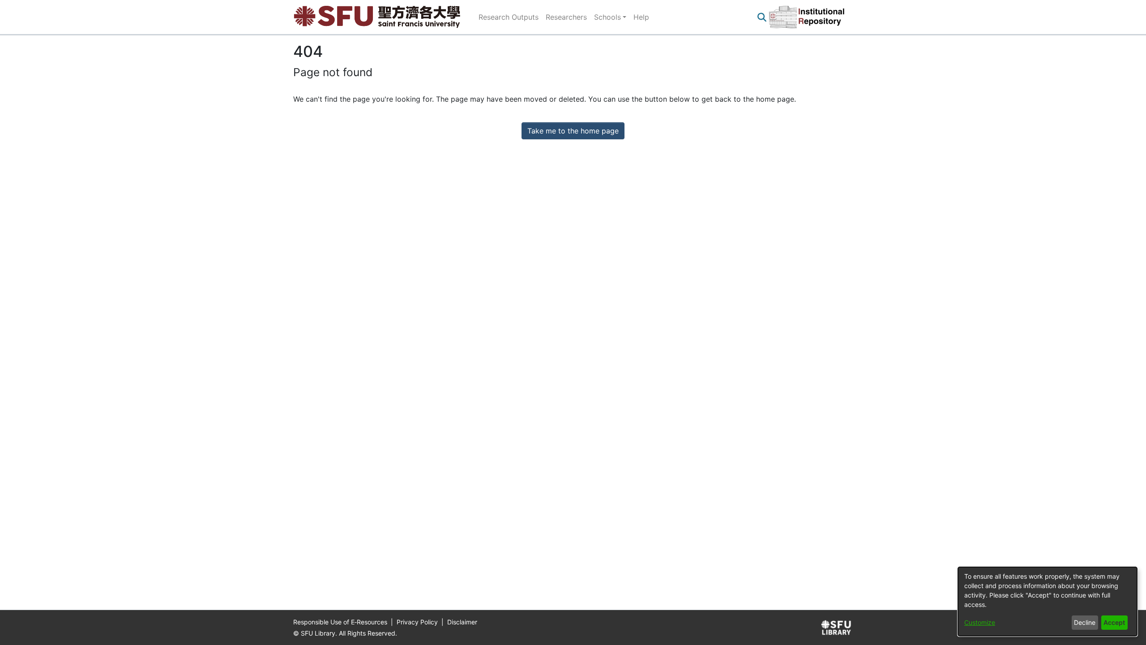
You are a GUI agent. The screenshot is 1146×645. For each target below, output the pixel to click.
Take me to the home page (573, 130)
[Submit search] (761, 17)
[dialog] (1047, 601)
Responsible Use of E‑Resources (341, 622)
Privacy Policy (418, 622)
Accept (1114, 622)
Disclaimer (462, 622)
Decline (1084, 622)
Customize (979, 622)
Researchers (566, 17)
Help (641, 17)
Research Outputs (509, 17)
